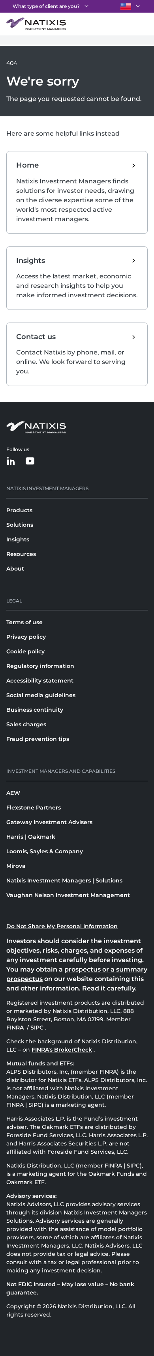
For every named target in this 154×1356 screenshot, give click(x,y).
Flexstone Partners (33, 807)
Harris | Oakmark (30, 836)
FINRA (15, 1027)
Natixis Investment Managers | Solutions (64, 880)
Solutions (19, 524)
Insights (17, 539)
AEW (13, 792)
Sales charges (26, 724)
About (15, 568)
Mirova (16, 865)
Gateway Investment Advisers (49, 822)
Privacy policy (26, 636)
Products (19, 510)
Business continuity (34, 709)
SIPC (37, 1027)
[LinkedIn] (11, 461)
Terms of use (24, 622)
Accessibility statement (39, 680)
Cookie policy (25, 651)
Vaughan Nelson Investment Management (68, 895)
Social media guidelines (40, 695)
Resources (21, 554)
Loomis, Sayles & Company (44, 851)
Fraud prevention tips (37, 738)
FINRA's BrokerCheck (62, 1049)
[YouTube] (30, 461)
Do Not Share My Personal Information (62, 926)
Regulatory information (40, 666)
